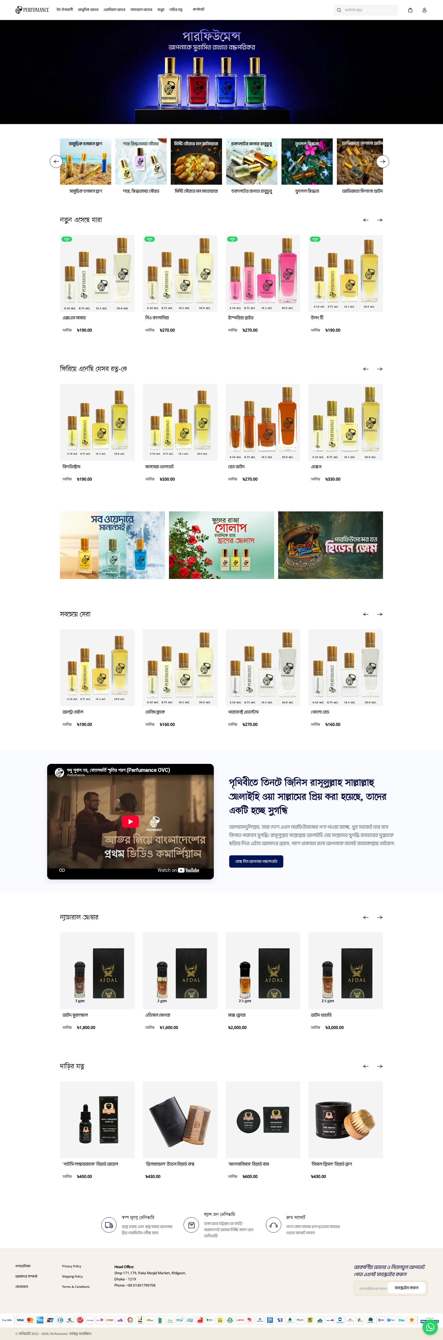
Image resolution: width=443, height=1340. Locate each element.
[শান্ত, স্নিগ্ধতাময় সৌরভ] (141, 161)
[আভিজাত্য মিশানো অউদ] (362, 161)
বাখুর (160, 9)
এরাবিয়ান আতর (114, 9)
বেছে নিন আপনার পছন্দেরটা (256, 861)
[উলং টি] (345, 273)
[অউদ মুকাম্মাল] (97, 970)
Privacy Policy (71, 1266)
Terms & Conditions (76, 1286)
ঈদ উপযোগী (65, 9)
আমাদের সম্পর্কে (26, 1276)
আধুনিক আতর (88, 9)
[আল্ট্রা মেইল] (97, 667)
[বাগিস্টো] (32, 10)
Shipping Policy (72, 1276)
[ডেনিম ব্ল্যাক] (180, 667)
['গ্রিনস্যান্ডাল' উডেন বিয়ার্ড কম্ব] (180, 1119)
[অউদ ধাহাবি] (345, 970)
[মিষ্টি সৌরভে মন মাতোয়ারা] (196, 161)
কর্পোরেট (198, 9)
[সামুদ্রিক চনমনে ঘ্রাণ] (85, 161)
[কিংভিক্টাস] (97, 422)
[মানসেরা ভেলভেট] (180, 422)
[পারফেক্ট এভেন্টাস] (263, 667)
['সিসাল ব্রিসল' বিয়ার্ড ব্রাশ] (345, 1119)
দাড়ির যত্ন (176, 9)
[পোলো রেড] (345, 667)
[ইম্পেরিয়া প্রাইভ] (263, 273)
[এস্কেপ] (345, 422)
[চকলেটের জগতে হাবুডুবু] (251, 161)
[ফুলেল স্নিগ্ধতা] (307, 161)
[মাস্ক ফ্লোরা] (263, 970)
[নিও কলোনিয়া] (180, 273)
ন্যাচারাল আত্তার (141, 9)
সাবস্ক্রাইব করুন (406, 1288)
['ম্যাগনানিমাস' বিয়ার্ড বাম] (263, 1119)
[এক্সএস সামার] (97, 273)
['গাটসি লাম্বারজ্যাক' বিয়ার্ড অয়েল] (97, 1119)
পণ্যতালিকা (23, 1266)
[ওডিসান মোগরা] (180, 970)
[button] (410, 10)
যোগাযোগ (21, 1286)
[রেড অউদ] (263, 422)
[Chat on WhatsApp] (430, 1327)
